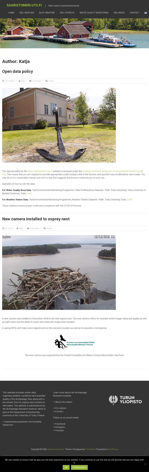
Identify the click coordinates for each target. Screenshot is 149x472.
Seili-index (119, 12)
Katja (23, 81)
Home (11, 12)
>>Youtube (58, 430)
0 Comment (36, 81)
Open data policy (17, 71)
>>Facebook (59, 424)
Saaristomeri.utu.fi (24, 5)
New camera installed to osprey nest (36, 219)
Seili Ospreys (67, 12)
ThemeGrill (90, 449)
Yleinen (51, 81)
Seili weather (26, 12)
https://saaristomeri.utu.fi (40, 171)
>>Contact (58, 411)
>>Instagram (59, 427)
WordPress (112, 449)
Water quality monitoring (94, 12)
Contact (134, 12)
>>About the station (62, 402)
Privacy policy (79, 467)
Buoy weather (47, 12)
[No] (145, 464)
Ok (66, 467)
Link (29, 193)
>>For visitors (59, 408)
